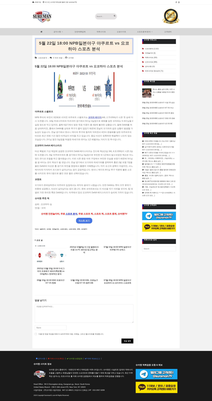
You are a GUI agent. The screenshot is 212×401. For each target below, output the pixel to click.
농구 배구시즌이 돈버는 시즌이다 (156, 147)
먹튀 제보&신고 (93, 359)
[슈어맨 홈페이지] (41, 31)
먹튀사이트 (149, 57)
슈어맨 (71, 58)
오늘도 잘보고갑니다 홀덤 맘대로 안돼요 (159, 170)
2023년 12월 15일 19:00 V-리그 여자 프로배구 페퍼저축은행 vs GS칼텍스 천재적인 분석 (51, 271)
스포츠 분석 (71, 214)
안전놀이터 (55, 229)
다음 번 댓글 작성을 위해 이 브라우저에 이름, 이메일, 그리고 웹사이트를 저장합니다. (71, 334)
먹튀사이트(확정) (57, 359)
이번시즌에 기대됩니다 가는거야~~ (157, 141)
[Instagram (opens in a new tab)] (178, 2)
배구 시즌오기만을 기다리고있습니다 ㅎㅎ (160, 153)
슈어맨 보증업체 (75, 359)
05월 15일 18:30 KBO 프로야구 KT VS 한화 (51, 281)
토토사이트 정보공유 (152, 71)
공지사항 (148, 66)
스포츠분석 (42, 58)
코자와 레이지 (94, 117)
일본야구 (42, 229)
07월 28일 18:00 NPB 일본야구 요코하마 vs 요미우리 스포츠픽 (117, 281)
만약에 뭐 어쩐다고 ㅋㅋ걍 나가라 (157, 193)
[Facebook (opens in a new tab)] (176, 2)
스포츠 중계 (72, 229)
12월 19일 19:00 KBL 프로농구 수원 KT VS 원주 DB (84, 281)
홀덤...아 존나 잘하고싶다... (155, 175)
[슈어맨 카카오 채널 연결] (159, 227)
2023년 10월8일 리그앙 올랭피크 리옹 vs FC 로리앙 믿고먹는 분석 (84, 250)
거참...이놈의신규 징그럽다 (154, 187)
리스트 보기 (84, 220)
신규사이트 (149, 62)
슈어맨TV (84, 229)
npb (78, 229)
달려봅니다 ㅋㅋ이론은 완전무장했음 (158, 164)
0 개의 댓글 (57, 58)
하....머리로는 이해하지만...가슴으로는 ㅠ (160, 158)
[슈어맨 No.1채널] (171, 16)
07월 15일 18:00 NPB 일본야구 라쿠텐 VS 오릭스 (117, 248)
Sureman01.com (49, 395)
